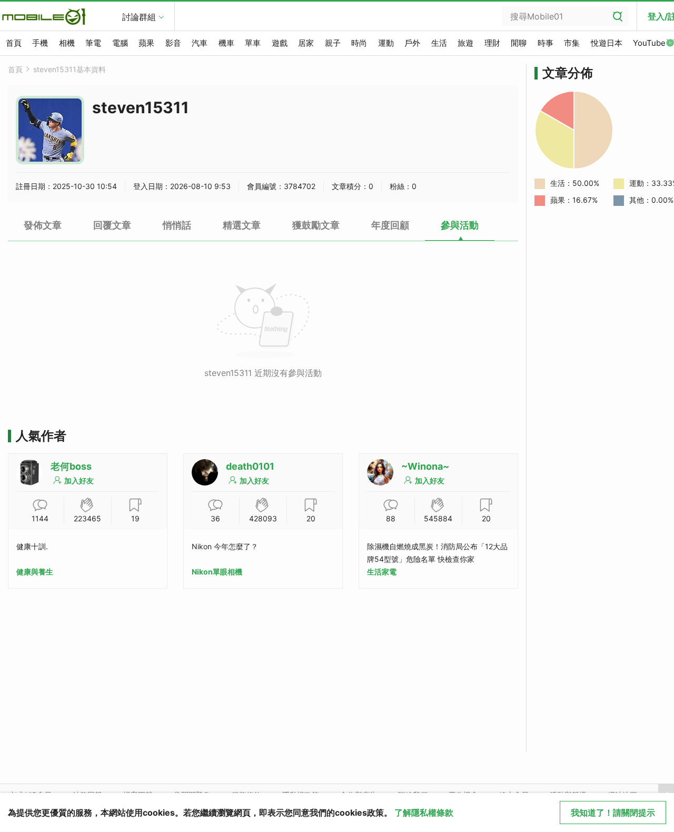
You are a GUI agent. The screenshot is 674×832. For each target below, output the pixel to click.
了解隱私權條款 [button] (423, 812)
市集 (572, 43)
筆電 (93, 43)
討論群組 (139, 17)
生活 (439, 43)
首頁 (14, 43)
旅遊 (465, 43)
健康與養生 (34, 571)
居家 (306, 43)
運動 (386, 43)
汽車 (199, 43)
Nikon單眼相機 (217, 571)
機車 (226, 43)
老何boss (71, 466)
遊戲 (280, 43)
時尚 (359, 43)
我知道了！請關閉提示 (613, 812)
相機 (67, 43)
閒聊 (519, 43)
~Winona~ (425, 466)
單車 (253, 43)
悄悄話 (177, 225)
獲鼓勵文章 (316, 225)
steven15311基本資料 (69, 69)
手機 (40, 43)
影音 (173, 43)
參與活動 (460, 225)
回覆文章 (112, 225)
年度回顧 (390, 225)
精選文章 (242, 225)
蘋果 (146, 43)
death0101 (250, 466)
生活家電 (382, 571)
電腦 (120, 43)
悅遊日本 (606, 43)
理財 (492, 43)
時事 (545, 43)
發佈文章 (43, 225)
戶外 (412, 43)
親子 (333, 43)
